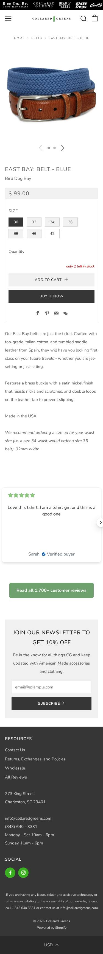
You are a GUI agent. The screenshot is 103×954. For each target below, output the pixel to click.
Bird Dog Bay (18, 178)
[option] (51, 93)
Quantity (16, 251)
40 (34, 233)
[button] (49, 148)
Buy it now (51, 296)
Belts (36, 38)
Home (19, 38)
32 (34, 222)
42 (52, 233)
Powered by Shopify (51, 927)
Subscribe (49, 703)
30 (16, 222)
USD (48, 945)
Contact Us (15, 750)
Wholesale (15, 768)
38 (16, 233)
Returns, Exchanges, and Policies (35, 759)
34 (52, 222)
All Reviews (16, 777)
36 (70, 222)
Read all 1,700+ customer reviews (51, 590)
